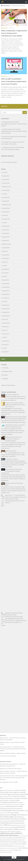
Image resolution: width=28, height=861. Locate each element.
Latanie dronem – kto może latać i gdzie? (15, 495)
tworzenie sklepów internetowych (7, 844)
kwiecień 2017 (6, 341)
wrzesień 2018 (6, 316)
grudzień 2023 (6, 197)
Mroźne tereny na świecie (11, 459)
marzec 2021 (6, 273)
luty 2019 (5, 301)
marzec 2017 (6, 344)
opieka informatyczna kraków (15, 819)
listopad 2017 (6, 326)
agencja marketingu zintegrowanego (18, 794)
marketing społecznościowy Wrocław (12, 810)
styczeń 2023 (6, 233)
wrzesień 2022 (6, 247)
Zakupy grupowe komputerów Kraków (7, 850)
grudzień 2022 (6, 237)
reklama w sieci (7, 833)
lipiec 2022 (5, 251)
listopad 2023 (6, 201)
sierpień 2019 (6, 290)
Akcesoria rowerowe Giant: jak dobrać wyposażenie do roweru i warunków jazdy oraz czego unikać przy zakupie (14, 131)
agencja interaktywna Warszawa (7, 790)
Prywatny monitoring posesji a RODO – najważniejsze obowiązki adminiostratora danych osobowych (15, 404)
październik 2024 (7, 186)
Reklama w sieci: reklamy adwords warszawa (10, 768)
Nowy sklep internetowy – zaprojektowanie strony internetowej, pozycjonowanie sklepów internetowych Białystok (13, 748)
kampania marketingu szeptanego (17, 798)
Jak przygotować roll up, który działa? (9, 782)
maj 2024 (5, 194)
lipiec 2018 (5, 319)
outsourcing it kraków (5, 821)
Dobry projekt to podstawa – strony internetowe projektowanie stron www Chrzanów (13, 81)
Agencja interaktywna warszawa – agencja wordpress (13, 753)
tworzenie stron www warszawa (18, 846)
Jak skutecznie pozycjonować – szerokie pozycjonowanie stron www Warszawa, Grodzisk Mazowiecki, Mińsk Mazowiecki (13, 777)
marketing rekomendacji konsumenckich (11, 808)
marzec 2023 (6, 229)
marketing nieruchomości (14, 806)
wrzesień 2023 (6, 208)
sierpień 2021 (6, 258)
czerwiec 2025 (6, 183)
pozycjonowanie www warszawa (18, 825)
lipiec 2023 (5, 215)
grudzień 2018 (6, 308)
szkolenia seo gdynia (22, 842)
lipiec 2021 (5, 262)
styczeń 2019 (6, 305)
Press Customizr (20, 859)
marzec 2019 (6, 298)
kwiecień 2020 (6, 287)
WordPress (10, 859)
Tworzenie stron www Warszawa (8, 756)
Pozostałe (5, 375)
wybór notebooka (23, 848)
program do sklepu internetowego (7, 827)
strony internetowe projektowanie (12, 838)
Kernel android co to (5, 800)
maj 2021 (5, 265)
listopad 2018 (6, 312)
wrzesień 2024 (6, 190)
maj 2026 (5, 172)
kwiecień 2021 (6, 269)
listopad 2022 (6, 240)
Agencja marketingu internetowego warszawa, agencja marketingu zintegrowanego (11, 471)
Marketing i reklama (7, 371)
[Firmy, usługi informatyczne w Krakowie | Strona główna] (8, 2)
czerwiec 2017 (6, 334)
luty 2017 (5, 348)
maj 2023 (5, 222)
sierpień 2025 (6, 179)
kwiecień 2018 (6, 323)
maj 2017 (5, 337)
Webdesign (4, 28)
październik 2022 (7, 244)
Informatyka (5, 368)
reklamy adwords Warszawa (11, 834)
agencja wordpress (4, 796)
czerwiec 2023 (6, 219)
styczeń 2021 (6, 280)
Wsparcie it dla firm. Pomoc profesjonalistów (15, 416)
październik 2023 (7, 204)
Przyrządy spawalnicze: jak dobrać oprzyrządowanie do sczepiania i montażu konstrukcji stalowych (14, 123)
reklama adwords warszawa (14, 831)
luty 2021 (5, 276)
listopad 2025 (6, 176)
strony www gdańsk (11, 842)
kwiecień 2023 (6, 226)
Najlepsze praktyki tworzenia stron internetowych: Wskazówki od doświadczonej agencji (13, 438)
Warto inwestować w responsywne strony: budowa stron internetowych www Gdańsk (14, 33)
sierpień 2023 (6, 212)
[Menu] (26, 2)
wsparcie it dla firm (14, 848)
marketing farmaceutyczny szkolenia (12, 804)
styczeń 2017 (6, 351)
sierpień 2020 (6, 283)
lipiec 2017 (5, 330)
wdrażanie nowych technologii (5, 848)
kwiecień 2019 (6, 294)
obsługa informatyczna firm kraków (13, 816)
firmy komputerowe (15, 796)
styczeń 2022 (6, 255)
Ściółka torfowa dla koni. (11, 451)
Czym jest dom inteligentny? (12, 394)
